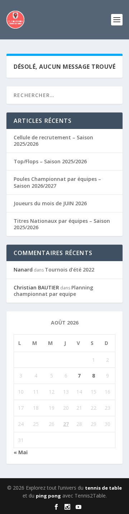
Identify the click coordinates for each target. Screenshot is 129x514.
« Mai (21, 452)
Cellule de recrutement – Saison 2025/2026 (53, 140)
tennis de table (103, 488)
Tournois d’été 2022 (69, 269)
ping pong (48, 496)
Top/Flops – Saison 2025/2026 (50, 161)
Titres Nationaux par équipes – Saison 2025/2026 (62, 224)
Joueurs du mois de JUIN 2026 (50, 203)
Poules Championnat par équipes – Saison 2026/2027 (57, 182)
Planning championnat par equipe (53, 290)
